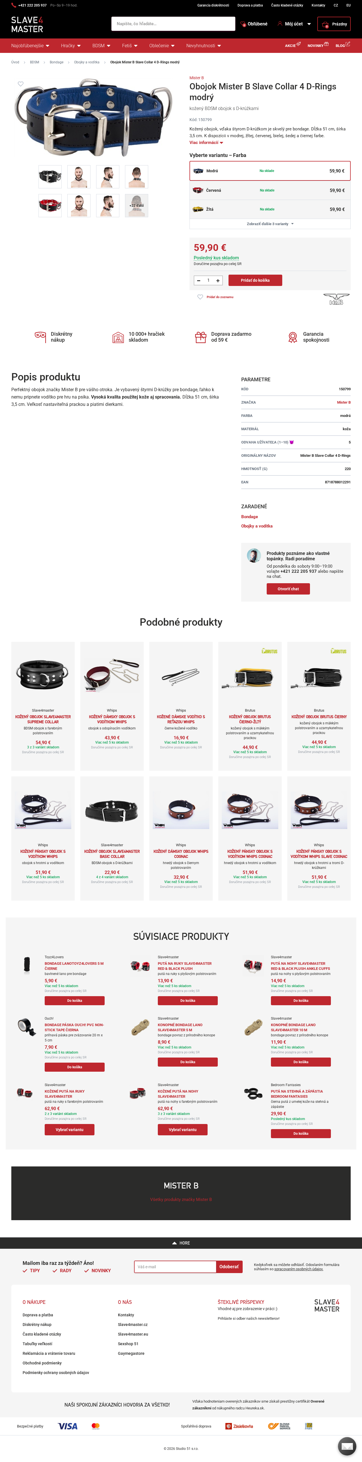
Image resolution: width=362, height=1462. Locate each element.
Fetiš (127, 45)
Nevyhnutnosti (200, 45)
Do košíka (74, 1001)
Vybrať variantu (69, 1129)
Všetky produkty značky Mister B (181, 1199)
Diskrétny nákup (37, 1324)
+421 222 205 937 (32, 5)
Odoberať (229, 1266)
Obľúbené (256, 24)
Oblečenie (159, 45)
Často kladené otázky (287, 5)
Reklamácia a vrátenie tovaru (49, 1353)
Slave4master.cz (133, 1324)
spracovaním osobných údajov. (298, 1269)
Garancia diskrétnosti (213, 5)
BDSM (98, 45)
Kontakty (318, 5)
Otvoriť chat (288, 589)
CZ (336, 5)
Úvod (15, 62)
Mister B (196, 78)
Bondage (56, 62)
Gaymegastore (131, 1353)
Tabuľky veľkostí (37, 1344)
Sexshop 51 (128, 1344)
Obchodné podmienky (42, 1363)
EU (348, 5)
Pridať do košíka (255, 280)
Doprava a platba (250, 5)
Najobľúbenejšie (27, 45)
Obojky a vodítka (87, 62)
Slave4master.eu (133, 1334)
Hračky (68, 45)
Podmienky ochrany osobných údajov (56, 1372)
